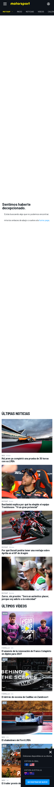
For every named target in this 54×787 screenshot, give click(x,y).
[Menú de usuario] (48, 4)
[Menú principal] (5, 4)
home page (44, 220)
